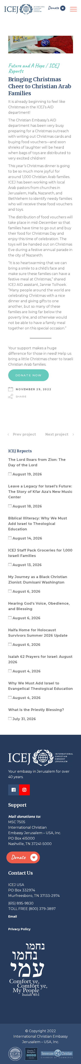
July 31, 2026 (24, 719)
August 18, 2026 (27, 506)
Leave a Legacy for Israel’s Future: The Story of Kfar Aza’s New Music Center (40, 491)
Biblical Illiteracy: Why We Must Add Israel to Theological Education (37, 523)
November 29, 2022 (33, 389)
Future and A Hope (26, 65)
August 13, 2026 (27, 565)
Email (12, 916)
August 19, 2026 (27, 474)
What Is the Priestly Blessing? (36, 710)
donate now (28, 375)
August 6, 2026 (26, 591)
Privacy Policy (19, 929)
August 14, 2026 (27, 538)
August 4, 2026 (27, 671)
